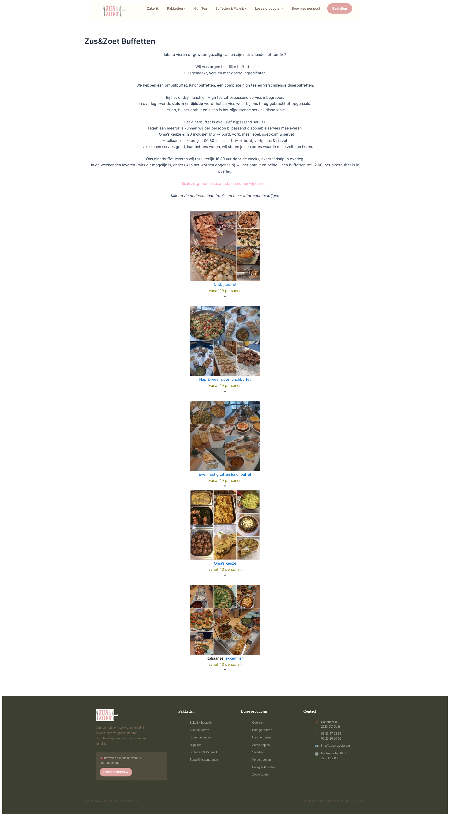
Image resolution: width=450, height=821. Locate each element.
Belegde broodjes (264, 767)
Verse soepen (261, 759)
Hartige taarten (262, 730)
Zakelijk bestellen (201, 722)
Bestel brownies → (115, 772)
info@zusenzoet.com (335, 745)
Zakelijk (153, 8)
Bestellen (339, 8)
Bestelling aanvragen (204, 759)
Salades (257, 752)
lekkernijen (225, 658)
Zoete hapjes (261, 745)
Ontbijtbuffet (225, 284)
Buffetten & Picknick (231, 8)
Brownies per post (306, 8)
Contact (361, 800)
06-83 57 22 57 (331, 733)
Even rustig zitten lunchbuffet (225, 474)
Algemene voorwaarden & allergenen (327, 800)
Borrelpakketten (200, 737)
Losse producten (268, 8)
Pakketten (175, 8)
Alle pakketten (199, 730)
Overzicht (258, 722)
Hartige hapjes (262, 737)
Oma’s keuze (225, 563)
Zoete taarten (261, 774)
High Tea (200, 8)
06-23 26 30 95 (331, 738)
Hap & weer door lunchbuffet (225, 379)
